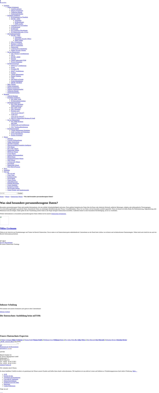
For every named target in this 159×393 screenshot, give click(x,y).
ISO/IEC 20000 (15, 57)
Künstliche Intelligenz (13, 15)
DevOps (13, 58)
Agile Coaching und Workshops (20, 132)
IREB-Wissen (11, 157)
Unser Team (10, 175)
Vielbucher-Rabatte (16, 12)
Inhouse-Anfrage (5, 312)
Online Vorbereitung (13, 142)
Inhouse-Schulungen (17, 10)
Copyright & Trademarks (11, 379)
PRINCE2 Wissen (12, 152)
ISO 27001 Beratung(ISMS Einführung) (17, 105)
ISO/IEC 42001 (15, 19)
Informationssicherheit (13, 34)
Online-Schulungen (13, 7)
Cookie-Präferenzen (9, 386)
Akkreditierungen (12, 182)
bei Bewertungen (6, 242)
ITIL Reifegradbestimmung (19, 127)
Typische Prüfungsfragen (14, 140)
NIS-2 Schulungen (16, 42)
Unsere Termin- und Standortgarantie (18, 190)
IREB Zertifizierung (17, 71)
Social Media (11, 178)
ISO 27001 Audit (16, 107)
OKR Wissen (11, 160)
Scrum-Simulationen (17, 81)
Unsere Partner (11, 180)
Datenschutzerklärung (10, 381)
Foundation (18, 20)
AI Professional (15, 27)
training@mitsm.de (5, 365)
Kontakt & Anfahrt (12, 187)
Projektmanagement (13, 63)
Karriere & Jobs (12, 177)
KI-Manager (14, 29)
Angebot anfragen (16, 9)
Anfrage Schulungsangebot (15, 89)
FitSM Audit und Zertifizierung (20, 125)
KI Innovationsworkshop (18, 101)
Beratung (6, 94)
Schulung (6, 5)
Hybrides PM (15, 69)
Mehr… (134, 371)
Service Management (13, 52)
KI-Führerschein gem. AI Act (19, 32)
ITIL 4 (13, 55)
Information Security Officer (23, 39)
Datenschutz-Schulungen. (58, 214)
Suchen (20, 193)
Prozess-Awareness (16, 135)
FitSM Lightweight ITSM (18, 60)
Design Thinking (16, 76)
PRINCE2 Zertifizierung (18, 65)
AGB (5, 374)
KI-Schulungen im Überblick (19, 17)
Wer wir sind (11, 173)
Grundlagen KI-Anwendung (19, 25)
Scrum (13, 67)
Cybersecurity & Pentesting (19, 48)
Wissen (6, 137)
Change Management (17, 74)
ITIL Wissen (11, 147)
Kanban (13, 73)
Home (2, 196)
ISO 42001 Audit (16, 99)
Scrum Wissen (11, 153)
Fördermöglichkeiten (17, 14)
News (5, 168)
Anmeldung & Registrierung (12, 377)
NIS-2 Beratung (15, 109)
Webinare (10, 138)
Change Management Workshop (20, 130)
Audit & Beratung (12, 96)
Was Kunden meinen (13, 188)
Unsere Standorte (12, 185)
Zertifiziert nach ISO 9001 (11, 382)
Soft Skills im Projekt (17, 79)
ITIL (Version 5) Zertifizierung (20, 53)
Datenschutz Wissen (13, 150)
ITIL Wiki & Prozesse (13, 167)
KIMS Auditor (19, 24)
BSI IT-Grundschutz (17, 45)
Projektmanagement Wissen (15, 158)
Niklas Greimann (8, 228)
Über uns (6, 172)
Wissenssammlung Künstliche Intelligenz (19, 145)
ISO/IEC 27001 (15, 35)
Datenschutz (14, 47)
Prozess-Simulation (16, 62)
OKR (12, 78)
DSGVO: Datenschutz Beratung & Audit (23, 118)
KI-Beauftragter (19, 22)
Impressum (7, 384)
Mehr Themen (11, 84)
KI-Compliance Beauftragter (19, 30)
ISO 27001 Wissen (12, 148)
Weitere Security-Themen (18, 50)
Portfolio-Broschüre (13, 183)
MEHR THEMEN (16, 82)
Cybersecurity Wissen (13, 162)
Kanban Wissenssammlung (15, 155)
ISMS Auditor (19, 40)
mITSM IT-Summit (13, 143)
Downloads (10, 163)
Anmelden (7, 170)
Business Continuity (17, 44)
